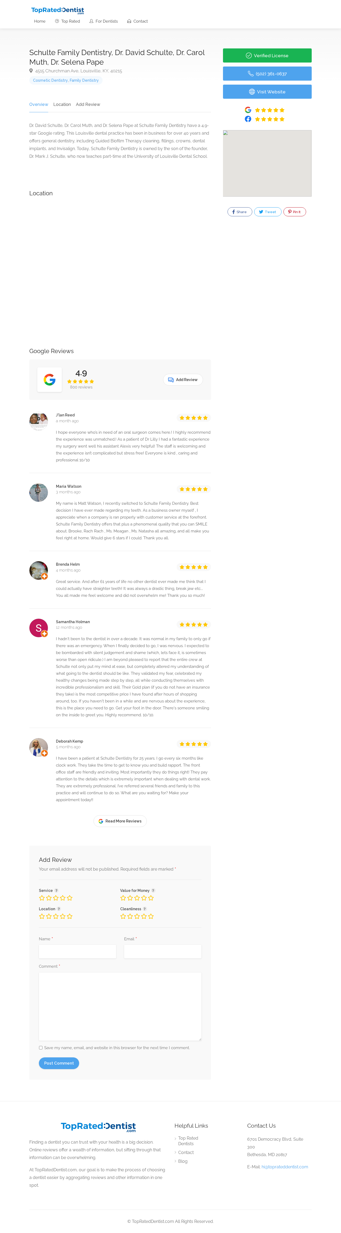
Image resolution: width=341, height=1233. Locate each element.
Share (241, 212)
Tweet (270, 212)
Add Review (88, 104)
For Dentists (106, 21)
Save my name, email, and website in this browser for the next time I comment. (117, 1047)
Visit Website (271, 91)
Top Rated (70, 21)
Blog (183, 1161)
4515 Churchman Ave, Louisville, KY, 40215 (78, 70)
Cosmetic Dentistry (50, 80)
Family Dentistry (84, 80)
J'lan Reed (65, 415)
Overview (38, 104)
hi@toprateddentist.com (285, 1166)
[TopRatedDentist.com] (57, 10)
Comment (49, 966)
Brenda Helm (68, 564)
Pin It (296, 212)
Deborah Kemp (69, 741)
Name (46, 939)
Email (130, 939)
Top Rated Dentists (188, 1141)
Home (40, 21)
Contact (140, 21)
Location (62, 104)
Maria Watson (68, 486)
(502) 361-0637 (271, 73)
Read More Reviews (123, 821)
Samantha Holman (73, 622)
